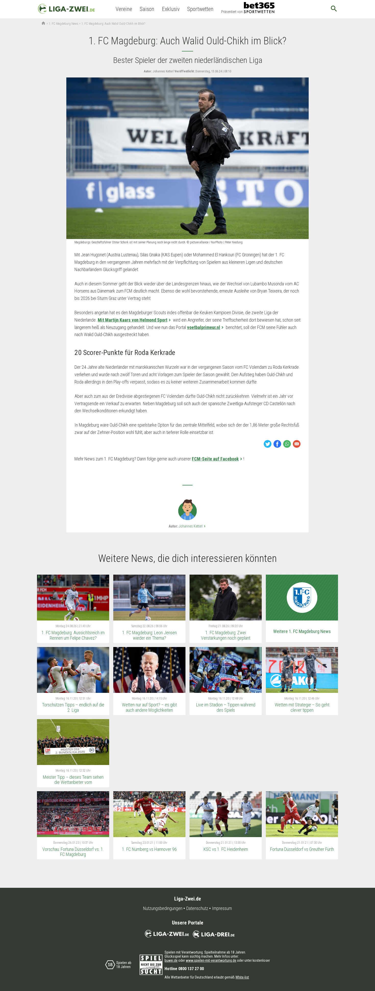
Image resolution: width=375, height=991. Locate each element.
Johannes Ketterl (193, 526)
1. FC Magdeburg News (63, 23)
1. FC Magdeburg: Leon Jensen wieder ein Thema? (149, 635)
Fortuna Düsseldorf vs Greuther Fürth (302, 849)
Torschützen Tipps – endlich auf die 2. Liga (73, 707)
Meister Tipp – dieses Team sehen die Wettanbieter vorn (73, 779)
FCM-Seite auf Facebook (215, 458)
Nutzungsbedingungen (162, 908)
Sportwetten (200, 9)
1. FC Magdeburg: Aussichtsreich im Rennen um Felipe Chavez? (73, 635)
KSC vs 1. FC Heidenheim (226, 849)
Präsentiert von (232, 12)
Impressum (222, 908)
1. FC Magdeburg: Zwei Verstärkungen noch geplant (225, 635)
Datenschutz (197, 908)
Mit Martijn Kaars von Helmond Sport (132, 320)
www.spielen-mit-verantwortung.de (211, 960)
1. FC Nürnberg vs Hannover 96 (149, 849)
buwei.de (171, 960)
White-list (242, 977)
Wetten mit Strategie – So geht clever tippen (302, 707)
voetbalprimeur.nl (203, 327)
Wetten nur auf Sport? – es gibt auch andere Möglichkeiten (149, 707)
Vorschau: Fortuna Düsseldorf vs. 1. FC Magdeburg (73, 852)
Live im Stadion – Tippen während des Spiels (225, 707)
